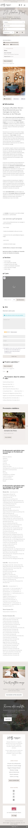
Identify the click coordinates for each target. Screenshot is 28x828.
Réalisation (15, 824)
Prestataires (10, 17)
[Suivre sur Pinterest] (14, 797)
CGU (22, 822)
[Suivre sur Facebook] (21, 5)
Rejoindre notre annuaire (14, 694)
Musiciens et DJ (14, 44)
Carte (6, 273)
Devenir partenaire (14, 774)
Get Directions (20, 300)
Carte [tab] (24, 98)
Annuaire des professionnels (14, 763)
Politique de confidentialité (15, 822)
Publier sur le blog (14, 776)
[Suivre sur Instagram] (19, 5)
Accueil (4, 17)
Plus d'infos (8, 437)
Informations (9, 104)
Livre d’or (7, 44)
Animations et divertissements (11, 42)
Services (7, 257)
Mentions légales (6, 822)
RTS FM (13, 815)
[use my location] (14, 299)
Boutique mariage (14, 770)
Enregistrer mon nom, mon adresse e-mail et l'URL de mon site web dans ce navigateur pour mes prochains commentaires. (14, 350)
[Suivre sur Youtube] (14, 800)
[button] (4, 82)
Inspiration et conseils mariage (14, 765)
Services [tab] (17, 98)
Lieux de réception (20, 414)
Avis (6, 307)
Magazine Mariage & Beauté (14, 768)
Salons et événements (14, 772)
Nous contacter (8, 366)
